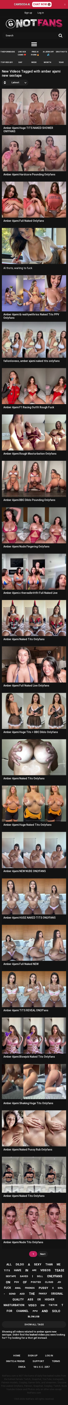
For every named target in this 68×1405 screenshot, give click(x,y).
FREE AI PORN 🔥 (35, 53)
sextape (11, 1276)
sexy (37, 1264)
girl (60, 1288)
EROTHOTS (61, 52)
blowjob (33, 1316)
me (58, 1264)
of (25, 1282)
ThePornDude (7, 52)
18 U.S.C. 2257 (41, 1366)
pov (16, 1282)
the (32, 1294)
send (12, 1293)
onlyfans (54, 1276)
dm (43, 1305)
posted (36, 1282)
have (17, 1270)
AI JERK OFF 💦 (48, 53)
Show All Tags (34, 1324)
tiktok (53, 1305)
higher (49, 1299)
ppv (35, 1311)
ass (30, 1299)
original (57, 1293)
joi (59, 1282)
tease (59, 1270)
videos (45, 1270)
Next (43, 1254)
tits (7, 1270)
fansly (43, 1293)
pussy (43, 1288)
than (49, 1264)
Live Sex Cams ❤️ (22, 53)
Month (47, 62)
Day (20, 62)
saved (24, 1276)
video (32, 1305)
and (45, 1311)
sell (40, 1276)
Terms (56, 1361)
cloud (49, 1282)
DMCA (22, 1366)
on (8, 1282)
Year (61, 62)
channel (22, 1311)
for (9, 1311)
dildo (20, 1264)
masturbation (14, 1305)
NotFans (30, 1399)
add (22, 1293)
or (39, 1299)
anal (18, 1288)
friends (30, 1288)
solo (56, 1311)
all (9, 1264)
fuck (7, 1287)
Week (33, 62)
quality (18, 1299)
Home (16, 1355)
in (26, 1270)
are (34, 1270)
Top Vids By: (7, 62)
